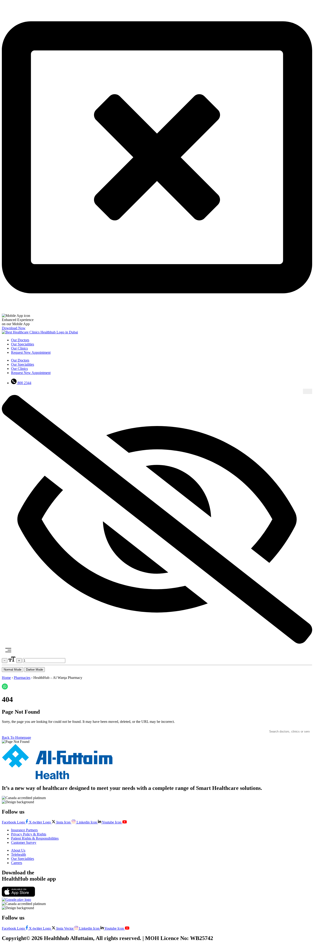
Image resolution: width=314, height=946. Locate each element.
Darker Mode (34, 669)
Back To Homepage (16, 737)
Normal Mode (12, 669)
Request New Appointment (31, 352)
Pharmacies (22, 678)
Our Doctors (20, 340)
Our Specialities (22, 344)
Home (6, 678)
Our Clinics (19, 348)
